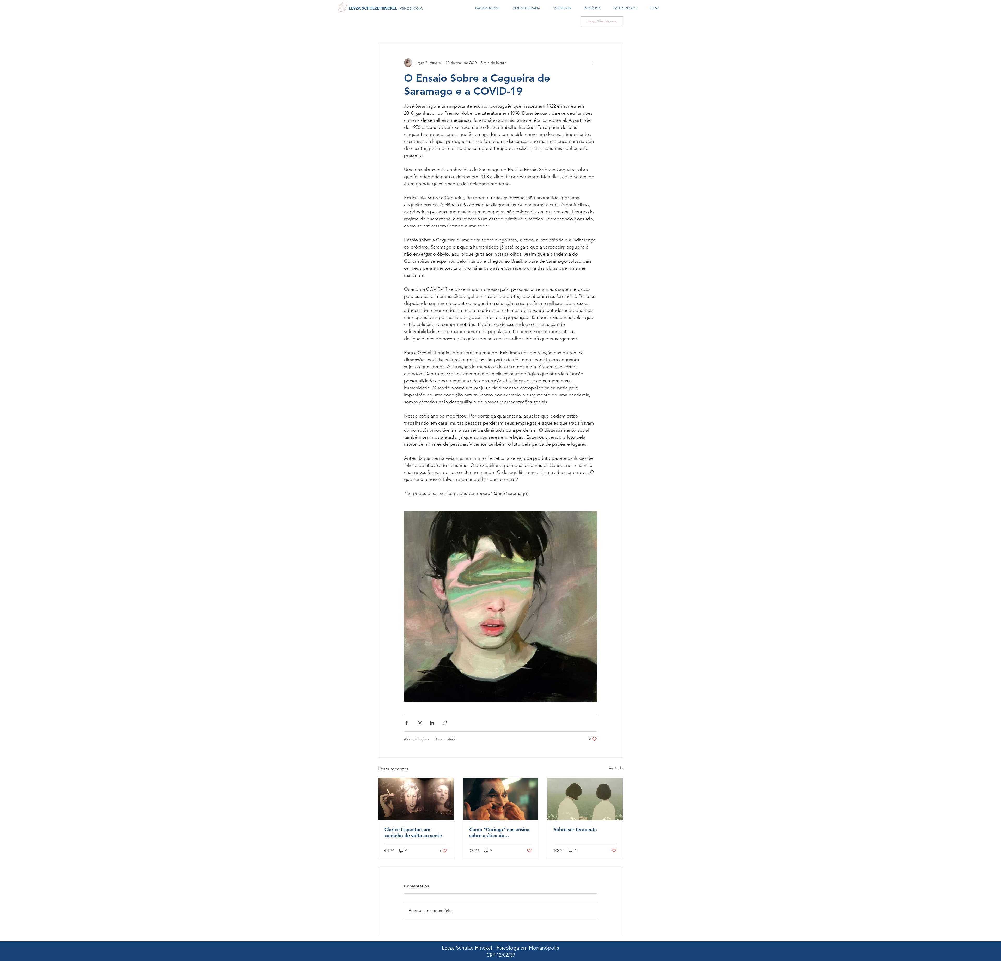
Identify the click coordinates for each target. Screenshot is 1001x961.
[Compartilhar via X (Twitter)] (419, 722)
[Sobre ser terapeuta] (585, 799)
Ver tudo (616, 768)
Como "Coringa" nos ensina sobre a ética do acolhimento (499, 832)
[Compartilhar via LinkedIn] (432, 722)
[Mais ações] (594, 62)
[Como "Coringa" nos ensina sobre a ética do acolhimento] (500, 799)
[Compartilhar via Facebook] (406, 722)
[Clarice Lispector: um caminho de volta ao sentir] (416, 799)
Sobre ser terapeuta (575, 829)
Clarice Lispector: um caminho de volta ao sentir (413, 832)
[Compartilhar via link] (444, 722)
